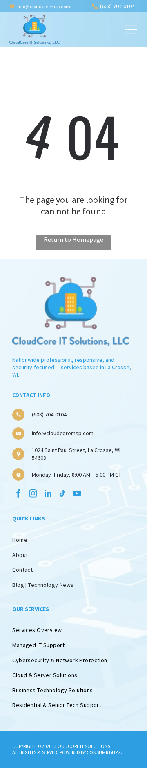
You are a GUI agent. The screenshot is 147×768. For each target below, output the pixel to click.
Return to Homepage (73, 239)
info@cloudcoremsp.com (44, 6)
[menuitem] (73, 630)
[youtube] (77, 494)
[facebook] (18, 494)
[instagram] (33, 494)
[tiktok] (62, 494)
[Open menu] (131, 29)
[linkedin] (48, 494)
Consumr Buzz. (104, 752)
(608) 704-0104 (117, 6)
